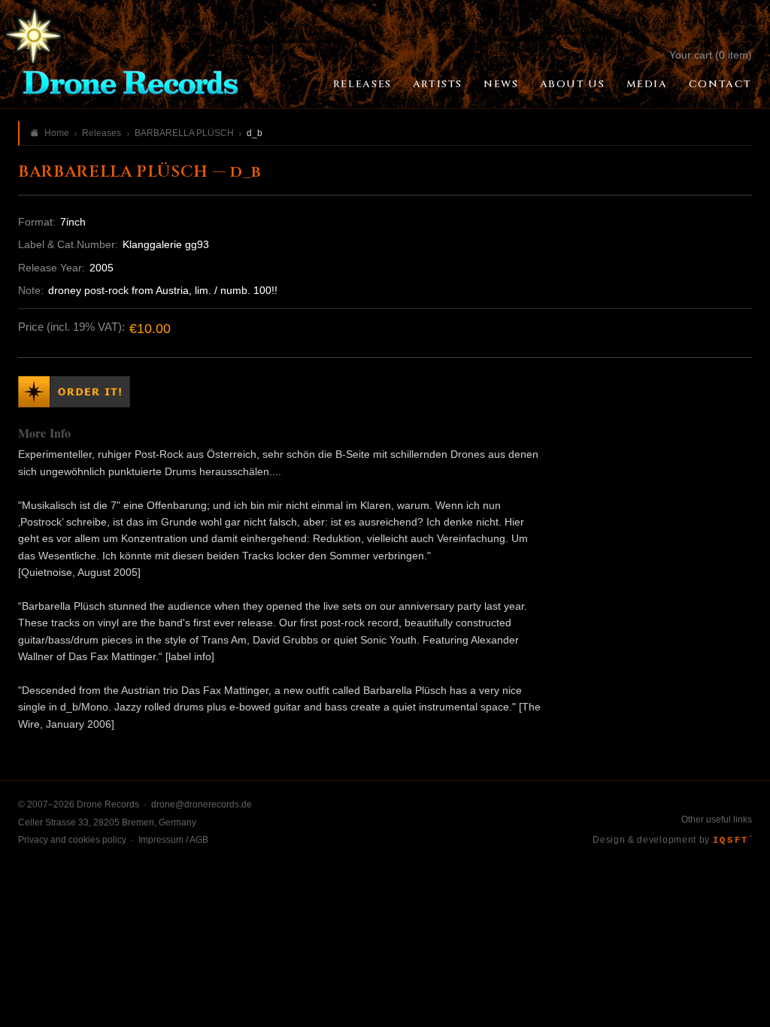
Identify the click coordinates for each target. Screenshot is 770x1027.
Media (647, 84)
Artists (437, 84)
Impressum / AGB (173, 840)
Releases (362, 84)
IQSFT (732, 840)
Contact (720, 84)
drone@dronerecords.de (201, 804)
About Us (572, 84)
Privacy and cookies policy (72, 840)
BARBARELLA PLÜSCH (184, 133)
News (501, 84)
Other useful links (716, 819)
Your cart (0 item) (710, 55)
